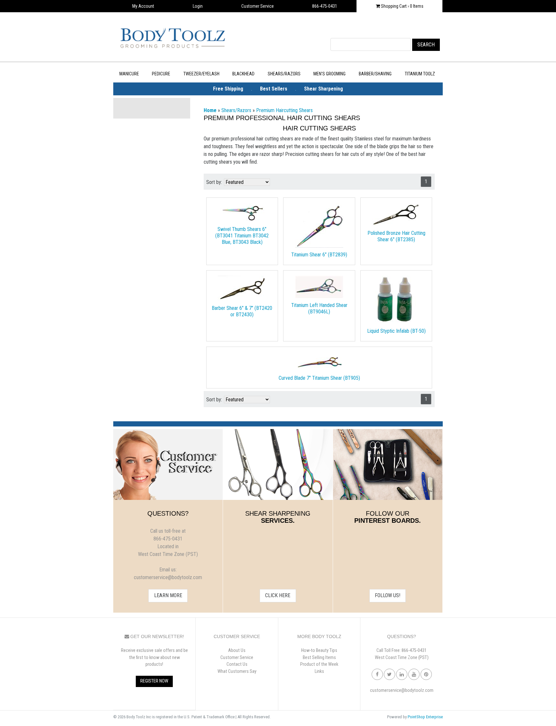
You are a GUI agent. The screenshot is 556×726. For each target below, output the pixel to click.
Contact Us (237, 664)
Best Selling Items (319, 657)
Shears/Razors (284, 73)
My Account (143, 6)
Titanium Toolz (420, 73)
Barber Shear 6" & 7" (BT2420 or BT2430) (242, 311)
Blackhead (243, 73)
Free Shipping (228, 89)
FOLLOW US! (387, 595)
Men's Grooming (329, 73)
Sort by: (214, 182)
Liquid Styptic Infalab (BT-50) (396, 331)
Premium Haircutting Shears (284, 110)
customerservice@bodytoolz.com (401, 690)
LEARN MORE (168, 595)
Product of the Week (319, 664)
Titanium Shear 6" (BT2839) (319, 255)
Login (198, 6)
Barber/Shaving (375, 73)
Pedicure (161, 73)
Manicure (129, 73)
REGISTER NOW (154, 681)
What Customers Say (237, 671)
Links (319, 671)
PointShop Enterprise (425, 716)
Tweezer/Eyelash (201, 73)
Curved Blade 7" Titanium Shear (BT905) (319, 378)
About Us (237, 650)
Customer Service (257, 6)
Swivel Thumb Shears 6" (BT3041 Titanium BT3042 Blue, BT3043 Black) (242, 235)
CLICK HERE (277, 595)
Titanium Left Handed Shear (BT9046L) (319, 308)
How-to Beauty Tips (319, 650)
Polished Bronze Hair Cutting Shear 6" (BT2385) (396, 236)
